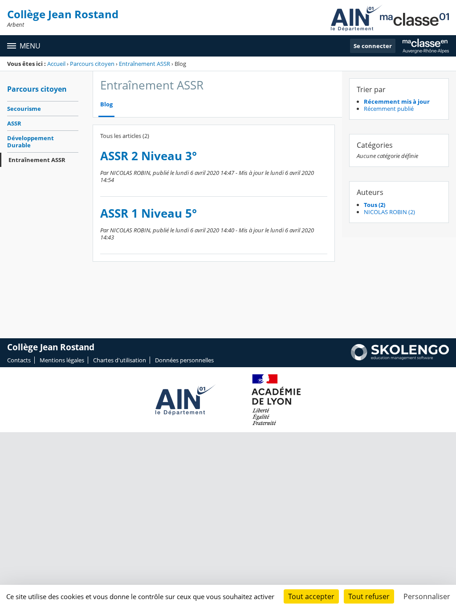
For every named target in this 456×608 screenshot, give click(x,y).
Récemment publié (389, 108)
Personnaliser (426, 596)
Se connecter (373, 46)
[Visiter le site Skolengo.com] (400, 358)
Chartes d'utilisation (119, 360)
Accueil (56, 64)
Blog (106, 104)
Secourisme (24, 109)
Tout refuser (369, 596)
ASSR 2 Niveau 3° (148, 156)
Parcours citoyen (92, 64)
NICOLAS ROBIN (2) (389, 211)
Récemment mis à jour (397, 101)
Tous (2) (374, 204)
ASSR (14, 123)
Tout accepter (311, 596)
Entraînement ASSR (144, 64)
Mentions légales (62, 360)
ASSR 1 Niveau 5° (148, 213)
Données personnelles (184, 360)
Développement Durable (30, 141)
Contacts (19, 360)
